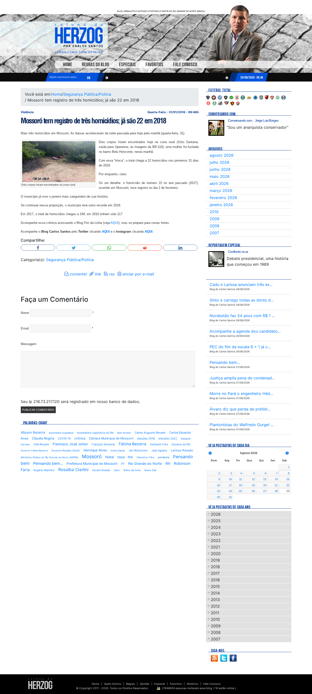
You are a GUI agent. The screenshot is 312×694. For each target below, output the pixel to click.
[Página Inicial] (40, 683)
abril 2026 (219, 183)
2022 (216, 540)
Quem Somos (112, 683)
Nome (25, 313)
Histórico (192, 683)
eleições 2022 (167, 438)
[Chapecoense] (231, 97)
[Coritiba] (243, 97)
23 (218, 491)
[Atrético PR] (214, 97)
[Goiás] (278, 97)
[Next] (287, 453)
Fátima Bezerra (132, 444)
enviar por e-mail (138, 274)
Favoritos (154, 65)
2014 (215, 593)
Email (25, 328)
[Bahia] (220, 97)
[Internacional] (208, 102)
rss (112, 274)
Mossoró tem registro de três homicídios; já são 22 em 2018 (93, 120)
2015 (215, 586)
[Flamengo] (266, 97)
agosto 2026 (222, 155)
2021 (215, 547)
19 (253, 485)
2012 (215, 606)
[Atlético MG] (208, 97)
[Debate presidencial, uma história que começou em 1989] (216, 259)
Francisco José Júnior (70, 444)
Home (67, 65)
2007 (214, 232)
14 (276, 479)
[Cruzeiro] (255, 97)
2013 (215, 599)
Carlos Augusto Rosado (150, 432)
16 (218, 485)
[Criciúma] (249, 97)
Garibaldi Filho (159, 444)
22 (287, 485)
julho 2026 (219, 162)
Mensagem (28, 344)
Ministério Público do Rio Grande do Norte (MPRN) (49, 457)
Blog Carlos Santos (79, 38)
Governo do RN (181, 444)
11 (240, 479)
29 (287, 491)
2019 (215, 560)
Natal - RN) (125, 457)
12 (253, 479)
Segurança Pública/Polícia (87, 94)
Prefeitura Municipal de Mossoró (92, 464)
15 (287, 479)
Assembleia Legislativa (61, 432)
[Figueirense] (261, 97)
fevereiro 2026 (223, 197)
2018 (215, 566)
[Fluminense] (272, 97)
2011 (215, 612)
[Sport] (232, 102)
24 (230, 491)
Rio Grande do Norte (145, 463)
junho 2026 (220, 169)
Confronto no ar (238, 252)
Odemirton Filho (145, 457)
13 (264, 479)
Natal (109, 457)
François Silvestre (103, 444)
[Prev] (210, 453)
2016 (215, 579)
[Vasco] (238, 102)
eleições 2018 (146, 438)
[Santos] (220, 102)
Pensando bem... (48, 463)
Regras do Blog (95, 65)
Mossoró (92, 456)
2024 (216, 527)
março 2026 (221, 190)
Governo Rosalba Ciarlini (65, 450)
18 (240, 485)
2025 (216, 520)
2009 (214, 218)
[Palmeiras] (214, 102)
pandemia (163, 457)
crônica (79, 438)
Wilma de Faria (132, 470)
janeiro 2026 (221, 204)
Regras (130, 683)
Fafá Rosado (41, 444)
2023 (216, 533)
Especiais (127, 65)
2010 (214, 211)
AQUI (114, 223)
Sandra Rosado (101, 470)
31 (230, 497)
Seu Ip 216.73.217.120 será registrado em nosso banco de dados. (80, 401)
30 (218, 497)
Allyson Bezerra (33, 432)
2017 (215, 573)
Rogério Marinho (44, 470)
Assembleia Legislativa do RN (95, 432)
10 (230, 479)
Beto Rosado (124, 432)
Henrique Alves (95, 450)
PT (123, 464)
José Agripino (159, 450)
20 (264, 485)
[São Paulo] (226, 102)
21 (276, 485)
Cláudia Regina (43, 438)
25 (240, 491)
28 (276, 491)
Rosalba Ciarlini (73, 469)
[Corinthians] (237, 97)
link (98, 274)
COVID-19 (64, 438)
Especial (159, 683)
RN (168, 464)
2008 (214, 225)
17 (230, 485)
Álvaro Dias (150, 470)
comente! (78, 274)
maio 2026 (220, 176)
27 (264, 491)
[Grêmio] (283, 97)
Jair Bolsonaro (138, 450)
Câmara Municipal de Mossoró (111, 438)
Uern (117, 470)
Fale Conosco (185, 65)
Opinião (144, 683)
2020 (216, 553)
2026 (216, 514)
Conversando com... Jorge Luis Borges (253, 120)
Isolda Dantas (118, 450)
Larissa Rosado (182, 450)
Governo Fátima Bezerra (34, 450)
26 (253, 491)
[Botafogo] (226, 97)
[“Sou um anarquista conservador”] (216, 128)
